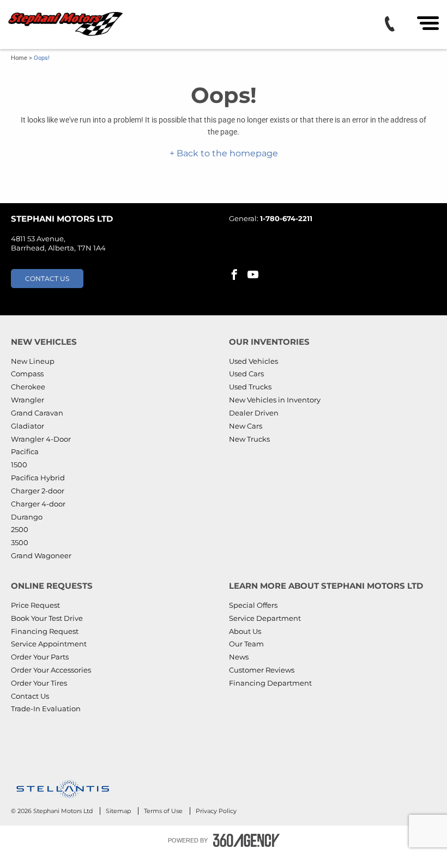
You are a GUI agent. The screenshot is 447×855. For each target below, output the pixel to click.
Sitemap (119, 811)
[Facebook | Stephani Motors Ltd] (234, 275)
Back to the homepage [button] (226, 153)
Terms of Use (164, 811)
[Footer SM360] (246, 840)
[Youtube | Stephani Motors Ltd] (252, 275)
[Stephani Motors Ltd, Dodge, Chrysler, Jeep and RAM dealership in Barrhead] (66, 24)
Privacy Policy (216, 811)
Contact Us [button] (47, 278)
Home (19, 58)
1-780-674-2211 (286, 218)
